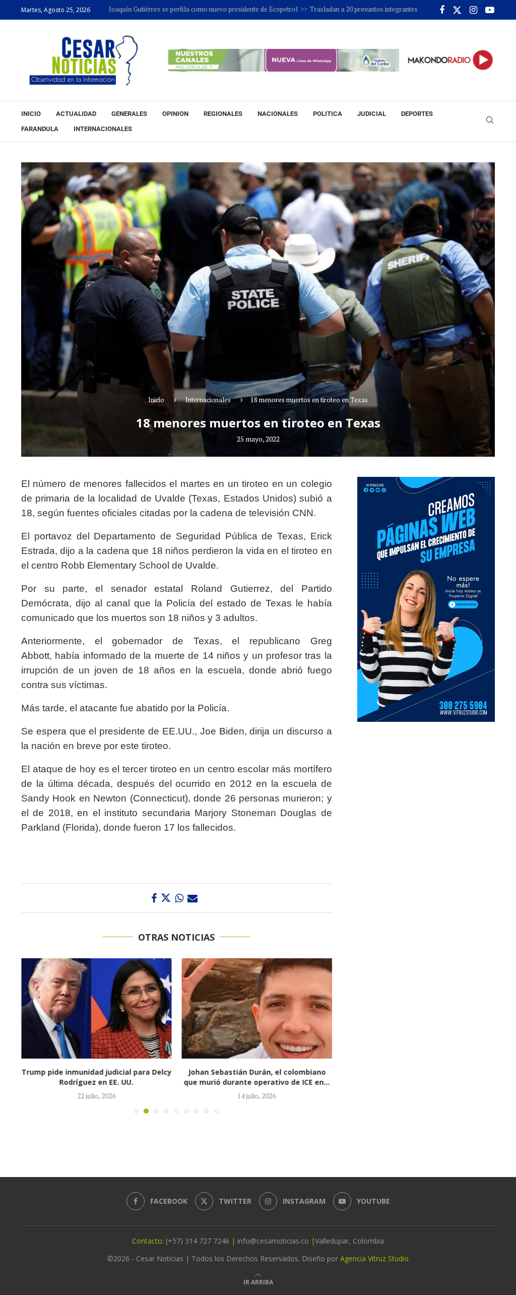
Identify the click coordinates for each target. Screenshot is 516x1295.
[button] (34, 1035)
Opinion (175, 113)
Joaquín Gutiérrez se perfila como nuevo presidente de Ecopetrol (167, 9)
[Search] (490, 121)
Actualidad (76, 113)
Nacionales (277, 113)
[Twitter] (457, 10)
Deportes (417, 113)
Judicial (371, 113)
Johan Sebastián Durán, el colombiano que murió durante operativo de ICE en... (99, 1077)
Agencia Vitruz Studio (374, 1258)
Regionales (223, 113)
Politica (327, 113)
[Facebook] (442, 10)
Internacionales (103, 129)
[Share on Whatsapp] (179, 898)
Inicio (31, 113)
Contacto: (149, 1241)
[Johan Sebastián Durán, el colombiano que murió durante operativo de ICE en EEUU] (99, 1008)
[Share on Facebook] (154, 898)
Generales (129, 113)
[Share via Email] (192, 898)
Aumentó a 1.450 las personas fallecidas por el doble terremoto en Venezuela (263, 1077)
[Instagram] (473, 10)
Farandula (39, 129)
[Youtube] (490, 10)
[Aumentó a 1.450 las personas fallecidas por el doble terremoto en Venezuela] (263, 1008)
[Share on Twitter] (166, 898)
